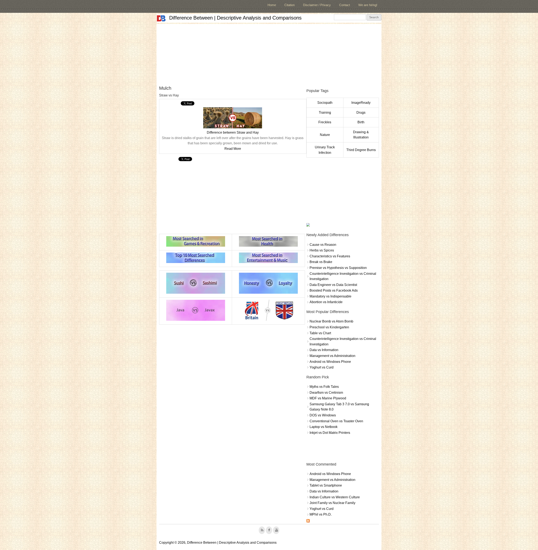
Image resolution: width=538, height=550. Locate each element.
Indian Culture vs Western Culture (335, 497)
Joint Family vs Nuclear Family (332, 503)
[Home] (161, 18)
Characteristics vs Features (330, 256)
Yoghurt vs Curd (322, 367)
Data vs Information (324, 350)
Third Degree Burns (361, 150)
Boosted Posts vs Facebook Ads (334, 290)
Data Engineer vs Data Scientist (333, 285)
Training (325, 112)
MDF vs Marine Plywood (328, 398)
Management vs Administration (332, 356)
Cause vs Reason (323, 244)
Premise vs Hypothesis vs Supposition (338, 268)
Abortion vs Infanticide (326, 302)
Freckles (324, 122)
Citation (289, 5)
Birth (360, 122)
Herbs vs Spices (322, 250)
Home (272, 5)
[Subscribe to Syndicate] (308, 521)
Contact (344, 5)
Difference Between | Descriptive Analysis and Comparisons (235, 18)
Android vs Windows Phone (330, 361)
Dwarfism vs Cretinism (326, 392)
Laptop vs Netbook (324, 427)
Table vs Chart (320, 333)
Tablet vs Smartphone (326, 485)
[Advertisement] (269, 53)
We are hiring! (367, 5)
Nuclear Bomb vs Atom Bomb (331, 321)
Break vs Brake (321, 262)
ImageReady (361, 102)
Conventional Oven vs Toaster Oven (336, 421)
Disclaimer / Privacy (317, 5)
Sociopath (324, 102)
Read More (232, 148)
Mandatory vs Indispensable (330, 296)
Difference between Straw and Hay (233, 132)
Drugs (360, 112)
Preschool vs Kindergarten (329, 327)
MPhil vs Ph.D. (321, 514)
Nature (325, 135)
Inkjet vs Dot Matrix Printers (330, 432)
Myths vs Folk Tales (324, 386)
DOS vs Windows (323, 415)
